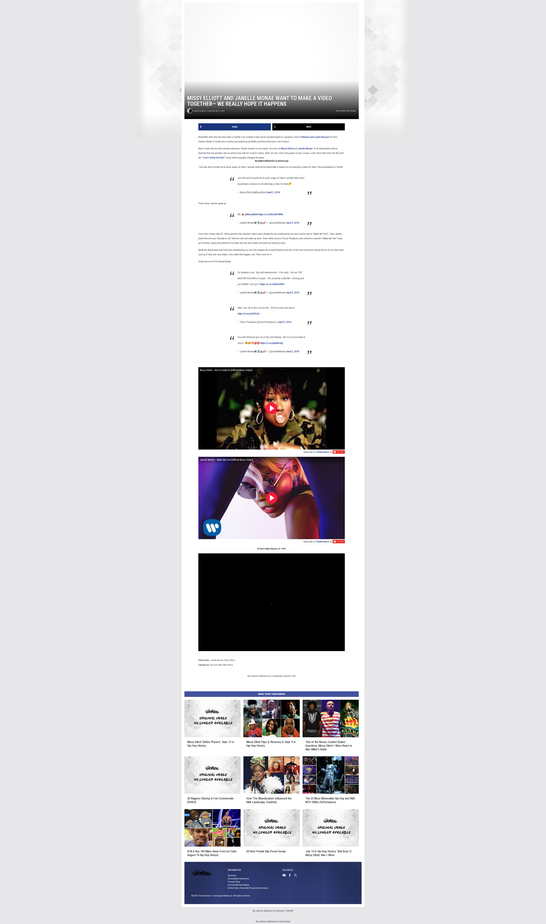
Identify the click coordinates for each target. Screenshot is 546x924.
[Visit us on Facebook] (291, 875)
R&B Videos (228, 665)
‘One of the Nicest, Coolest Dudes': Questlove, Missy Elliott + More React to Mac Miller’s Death (328, 745)
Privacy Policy (234, 882)
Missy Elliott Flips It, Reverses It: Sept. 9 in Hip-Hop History (271, 743)
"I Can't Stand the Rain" (213, 157)
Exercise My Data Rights (238, 885)
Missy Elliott (287, 148)
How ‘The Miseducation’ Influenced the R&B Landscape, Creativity (268, 800)
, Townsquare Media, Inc (222, 896)
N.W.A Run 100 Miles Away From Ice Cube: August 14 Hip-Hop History (212, 853)
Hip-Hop (213, 665)
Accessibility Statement (238, 878)
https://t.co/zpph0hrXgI (271, 343)
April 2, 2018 (273, 192)
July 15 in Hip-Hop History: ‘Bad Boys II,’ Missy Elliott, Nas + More (328, 853)
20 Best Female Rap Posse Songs (266, 851)
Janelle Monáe (305, 148)
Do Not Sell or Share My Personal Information (248, 888)
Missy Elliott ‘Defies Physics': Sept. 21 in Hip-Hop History (210, 743)
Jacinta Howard (199, 111)
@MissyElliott (251, 214)
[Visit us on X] (296, 875)
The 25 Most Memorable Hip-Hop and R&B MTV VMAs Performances (330, 800)
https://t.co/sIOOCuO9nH (272, 284)
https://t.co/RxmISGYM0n (270, 214)
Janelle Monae (217, 660)
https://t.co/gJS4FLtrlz (248, 313)
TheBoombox (322, 452)
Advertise (232, 875)
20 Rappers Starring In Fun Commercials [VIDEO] (210, 800)
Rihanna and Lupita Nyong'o (316, 137)
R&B (220, 665)
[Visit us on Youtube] (285, 875)
